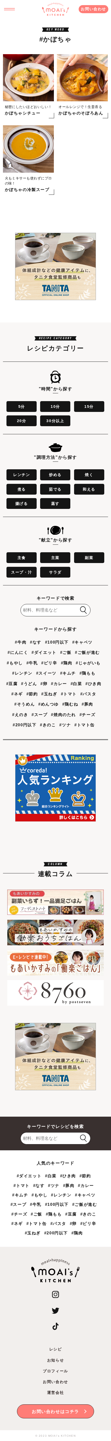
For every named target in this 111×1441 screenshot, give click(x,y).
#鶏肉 (66, 663)
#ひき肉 (93, 683)
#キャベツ (82, 642)
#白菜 (76, 683)
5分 (21, 406)
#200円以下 (24, 725)
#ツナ (65, 725)
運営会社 (55, 1392)
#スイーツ (46, 673)
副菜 (89, 557)
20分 (21, 421)
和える (89, 489)
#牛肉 (20, 642)
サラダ (55, 572)
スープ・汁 (21, 572)
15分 (89, 406)
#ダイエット (44, 652)
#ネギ (17, 694)
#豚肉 (87, 704)
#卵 (43, 683)
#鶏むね (70, 704)
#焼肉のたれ (63, 714)
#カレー (59, 683)
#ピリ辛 (49, 663)
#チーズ (87, 714)
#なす (35, 642)
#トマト (69, 694)
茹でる (55, 489)
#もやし (15, 663)
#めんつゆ (48, 704)
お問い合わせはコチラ (55, 1411)
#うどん (29, 683)
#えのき (20, 714)
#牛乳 (32, 663)
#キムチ (68, 673)
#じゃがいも (88, 663)
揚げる (21, 503)
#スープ (39, 714)
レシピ (55, 1349)
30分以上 (55, 421)
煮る (22, 489)
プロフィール (55, 1371)
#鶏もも (87, 673)
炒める (55, 475)
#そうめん (24, 704)
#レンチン (22, 673)
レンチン (21, 475)
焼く (89, 475)
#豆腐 (12, 683)
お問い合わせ (93, 9)
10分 (55, 406)
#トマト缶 (84, 725)
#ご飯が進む (87, 652)
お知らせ (55, 1360)
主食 (22, 557)
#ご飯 (66, 652)
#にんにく (18, 652)
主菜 (55, 557)
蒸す (55, 503)
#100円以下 (57, 642)
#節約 (32, 694)
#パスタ (88, 694)
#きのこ (48, 725)
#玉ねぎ (49, 694)
